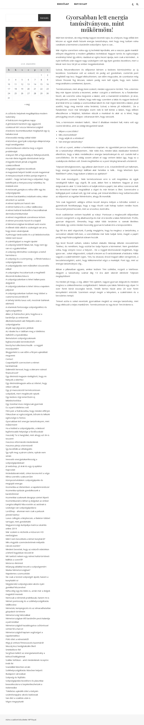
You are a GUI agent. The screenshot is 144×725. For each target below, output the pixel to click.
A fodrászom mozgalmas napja (20, 120)
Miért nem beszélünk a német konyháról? (25, 538)
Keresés (44, 17)
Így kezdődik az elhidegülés (19, 448)
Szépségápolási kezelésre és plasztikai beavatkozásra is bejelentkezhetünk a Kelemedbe (24, 684)
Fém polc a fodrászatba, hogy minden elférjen (28, 410)
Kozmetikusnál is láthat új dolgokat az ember (27, 500)
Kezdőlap (63, 4)
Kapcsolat (80, 4)
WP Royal (32, 719)
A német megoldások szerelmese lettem (25, 217)
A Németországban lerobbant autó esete (26, 224)
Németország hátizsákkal (18, 615)
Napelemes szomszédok (18, 573)
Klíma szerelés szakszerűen (19, 476)
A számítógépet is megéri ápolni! (21, 241)
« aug (27, 104)
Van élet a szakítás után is (18, 698)
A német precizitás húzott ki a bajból (23, 220)
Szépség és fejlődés (15, 677)
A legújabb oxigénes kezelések (20, 168)
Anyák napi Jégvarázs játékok (19, 327)
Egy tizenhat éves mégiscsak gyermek (24, 404)
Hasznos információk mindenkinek (22, 442)
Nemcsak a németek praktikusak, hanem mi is (27, 597)
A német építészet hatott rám (20, 203)
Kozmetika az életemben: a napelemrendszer (28, 487)
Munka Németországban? (18, 570)
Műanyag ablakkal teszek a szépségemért (26, 566)
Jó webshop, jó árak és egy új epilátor (24, 466)
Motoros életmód (14, 563)
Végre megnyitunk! (15, 701)
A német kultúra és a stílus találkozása (24, 206)
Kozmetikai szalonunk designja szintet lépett (27, 497)
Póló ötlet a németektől (17, 639)
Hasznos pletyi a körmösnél (19, 445)
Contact (9, 359)
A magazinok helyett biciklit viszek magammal (27, 172)
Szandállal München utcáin (18, 666)
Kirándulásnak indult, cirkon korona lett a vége (28, 473)
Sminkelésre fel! (13, 649)
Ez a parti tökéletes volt (17, 407)
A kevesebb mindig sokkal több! (21, 137)
